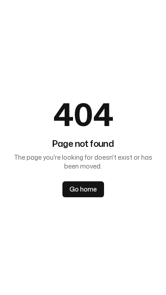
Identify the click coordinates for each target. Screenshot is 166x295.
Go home (83, 189)
